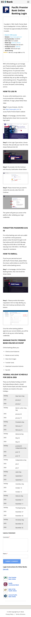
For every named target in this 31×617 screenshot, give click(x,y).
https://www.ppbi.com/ (16, 37)
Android (14, 42)
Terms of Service (20, 614)
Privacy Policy (9, 614)
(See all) (5, 569)
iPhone (18, 42)
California (17, 46)
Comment (6, 537)
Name (5, 554)
